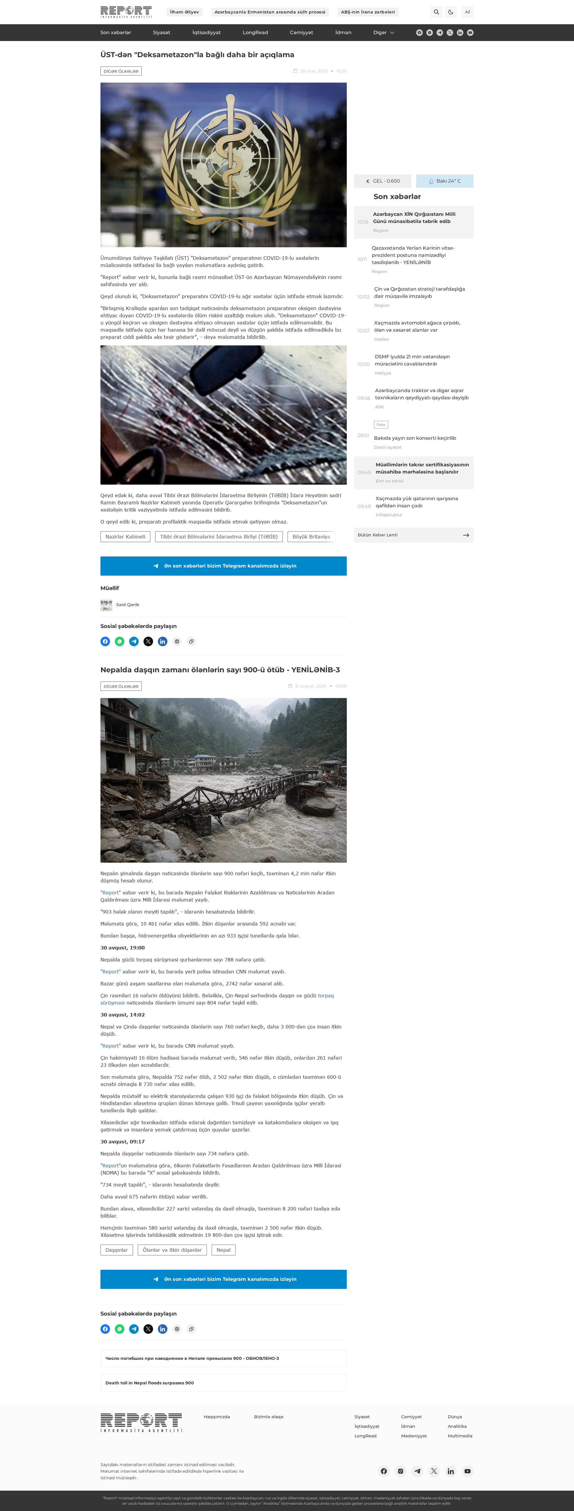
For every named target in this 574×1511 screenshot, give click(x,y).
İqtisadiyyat (367, 1426)
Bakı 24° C (448, 181)
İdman (408, 1426)
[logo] (126, 12)
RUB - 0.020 (386, 181)
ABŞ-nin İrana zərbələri (368, 12)
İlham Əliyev (184, 12)
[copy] (191, 641)
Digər (380, 32)
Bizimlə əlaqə (268, 1416)
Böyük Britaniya (311, 536)
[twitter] (450, 32)
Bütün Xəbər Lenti (378, 535)
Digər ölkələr (121, 71)
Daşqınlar (117, 1250)
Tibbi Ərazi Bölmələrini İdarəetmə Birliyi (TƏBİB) (219, 536)
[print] (177, 641)
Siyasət (362, 1416)
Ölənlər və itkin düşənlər (172, 1250)
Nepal (223, 1250)
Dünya (455, 1416)
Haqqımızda (217, 1416)
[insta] (429, 32)
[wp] (119, 641)
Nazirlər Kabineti (125, 536)
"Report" (110, 892)
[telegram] (439, 32)
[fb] (419, 32)
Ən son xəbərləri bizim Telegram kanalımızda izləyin (230, 566)
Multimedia (460, 1436)
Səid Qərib (127, 604)
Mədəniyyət (414, 1436)
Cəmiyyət (411, 1416)
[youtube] (470, 32)
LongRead (366, 1436)
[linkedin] (460, 32)
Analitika (457, 1426)
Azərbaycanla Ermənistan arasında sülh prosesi (270, 12)
